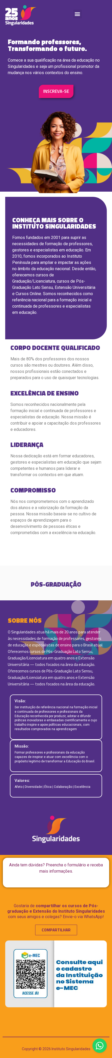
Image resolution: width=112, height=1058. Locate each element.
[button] (77, 14)
